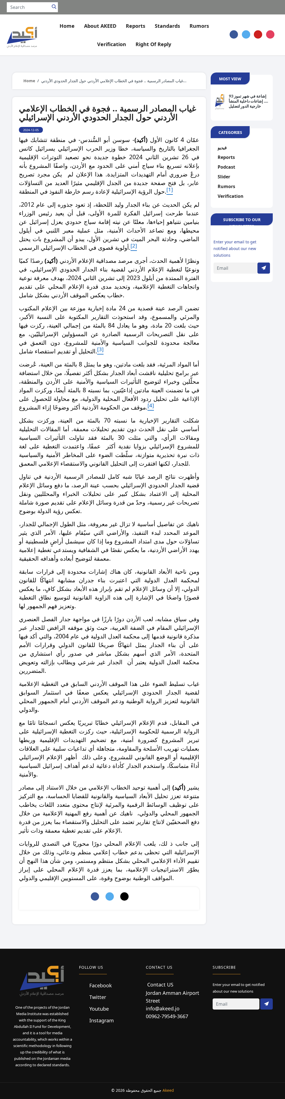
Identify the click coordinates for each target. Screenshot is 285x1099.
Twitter (97, 997)
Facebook (100, 985)
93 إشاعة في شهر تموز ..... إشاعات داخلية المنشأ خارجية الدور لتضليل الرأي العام (248, 101)
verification (231, 196)
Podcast (226, 167)
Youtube (98, 1008)
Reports (226, 157)
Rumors (226, 186)
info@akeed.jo (163, 1008)
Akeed (168, 1090)
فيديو (222, 147)
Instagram (101, 1020)
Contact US (160, 984)
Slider (224, 177)
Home (67, 26)
